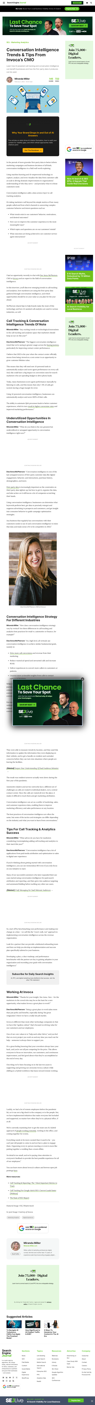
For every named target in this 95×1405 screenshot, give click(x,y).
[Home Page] (16, 3)
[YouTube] (10, 1377)
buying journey (53, 345)
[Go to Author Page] (9, 80)
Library (54, 1362)
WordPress (25, 1378)
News (23, 1356)
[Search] (91, 3)
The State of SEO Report (19, 1198)
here (15, 1170)
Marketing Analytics (13, 1217)
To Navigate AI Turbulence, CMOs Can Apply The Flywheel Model (13, 1334)
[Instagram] (6, 1380)
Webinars (55, 1356)
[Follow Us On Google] (33, 1228)
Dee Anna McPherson (48, 275)
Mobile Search (41, 1362)
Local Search (41, 1359)
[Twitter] (16, 1377)
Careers (84, 1365)
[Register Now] (79, 167)
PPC (38, 1375)
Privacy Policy (86, 1369)
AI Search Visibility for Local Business (78, 307)
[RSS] (13, 1380)
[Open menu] (4, 3)
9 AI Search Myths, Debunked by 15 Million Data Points (78, 276)
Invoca (15, 278)
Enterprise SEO (42, 1371)
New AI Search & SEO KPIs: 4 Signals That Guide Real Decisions (77, 181)
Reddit (39, 1381)
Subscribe (85, 1356)
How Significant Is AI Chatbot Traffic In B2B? (32, 1332)
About (84, 1359)
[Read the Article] (14, 1324)
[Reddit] (10, 1380)
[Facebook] (13, 1377)
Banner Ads (70, 1367)
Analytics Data (41, 1378)
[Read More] (79, 263)
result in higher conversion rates (41, 406)
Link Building (41, 1356)
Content (24, 1365)
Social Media (26, 1369)
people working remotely (26, 1131)
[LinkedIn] (6, 1377)
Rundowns (55, 1359)
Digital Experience (28, 1217)
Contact (84, 1362)
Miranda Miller (22, 78)
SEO (23, 1359)
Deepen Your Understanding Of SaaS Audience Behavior (32, 768)
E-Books (54, 1365)
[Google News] (3, 1377)
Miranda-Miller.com (30, 1246)
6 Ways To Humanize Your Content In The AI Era (51, 1333)
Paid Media (25, 1362)
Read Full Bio (15, 1254)
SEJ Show (55, 1369)
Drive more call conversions (21, 653)
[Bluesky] (3, 1380)
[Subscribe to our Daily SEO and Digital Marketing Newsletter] (87, 3)
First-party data (12, 487)
